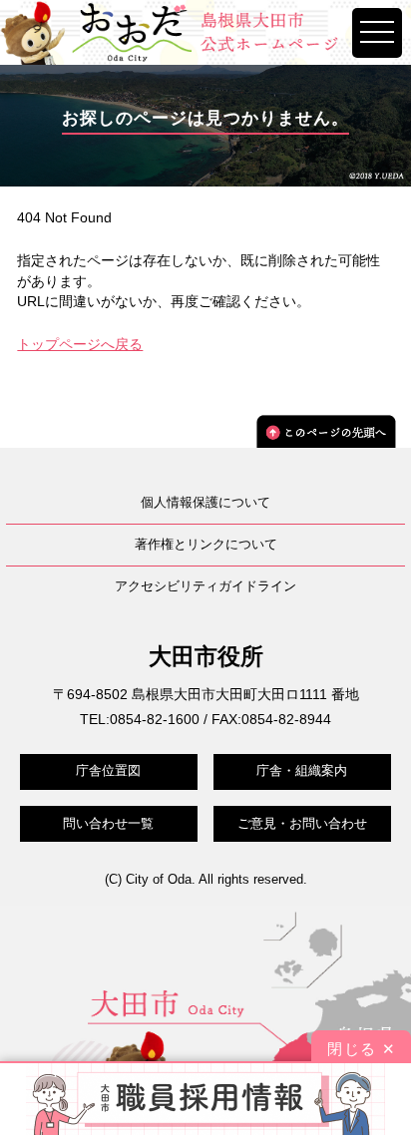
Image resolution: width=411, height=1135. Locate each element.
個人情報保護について (205, 502)
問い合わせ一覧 (108, 823)
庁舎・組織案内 (301, 770)
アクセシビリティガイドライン (205, 585)
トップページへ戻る (80, 344)
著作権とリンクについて (206, 544)
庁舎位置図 (108, 770)
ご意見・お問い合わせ (302, 823)
